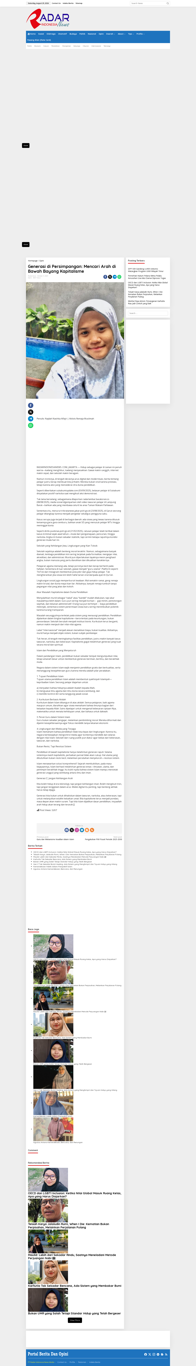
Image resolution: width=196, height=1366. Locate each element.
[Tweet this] (110, 277)
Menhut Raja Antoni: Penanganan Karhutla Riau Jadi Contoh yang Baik (146, 302)
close (25, 145)
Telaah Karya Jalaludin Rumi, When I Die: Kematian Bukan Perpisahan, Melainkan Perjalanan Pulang (77, 854)
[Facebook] (67, 830)
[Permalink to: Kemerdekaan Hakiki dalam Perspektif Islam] (53, 1103)
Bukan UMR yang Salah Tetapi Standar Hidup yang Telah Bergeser (62, 861)
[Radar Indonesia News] (47, 18)
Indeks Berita (94, 1362)
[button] (167, 3)
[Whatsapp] (119, 277)
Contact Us (61, 1362)
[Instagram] (77, 830)
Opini (30, 278)
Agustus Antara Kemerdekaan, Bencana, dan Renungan (58, 869)
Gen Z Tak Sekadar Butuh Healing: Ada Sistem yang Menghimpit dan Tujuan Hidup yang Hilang (75, 864)
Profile (72, 1362)
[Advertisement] (38, 97)
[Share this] (105, 277)
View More (75, 1320)
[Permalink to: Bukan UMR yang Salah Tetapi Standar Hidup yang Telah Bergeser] (53, 1050)
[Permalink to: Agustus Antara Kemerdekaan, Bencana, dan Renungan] (53, 1129)
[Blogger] (87, 830)
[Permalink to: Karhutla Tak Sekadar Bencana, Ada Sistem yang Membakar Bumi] (53, 1024)
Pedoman (82, 1362)
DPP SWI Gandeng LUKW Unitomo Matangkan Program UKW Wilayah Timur (145, 270)
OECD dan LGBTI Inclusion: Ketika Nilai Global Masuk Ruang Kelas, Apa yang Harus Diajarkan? (74, 852)
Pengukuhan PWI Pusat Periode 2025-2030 (103, 838)
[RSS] (92, 830)
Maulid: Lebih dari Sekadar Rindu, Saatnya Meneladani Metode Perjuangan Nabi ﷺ (69, 857)
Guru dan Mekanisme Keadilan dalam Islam (55, 838)
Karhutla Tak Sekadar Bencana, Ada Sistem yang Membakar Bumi (62, 859)
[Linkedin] (82, 830)
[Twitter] (72, 830)
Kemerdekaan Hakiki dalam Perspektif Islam (52, 866)
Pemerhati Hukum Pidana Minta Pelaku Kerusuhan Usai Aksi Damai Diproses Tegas (147, 276)
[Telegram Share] (115, 277)
